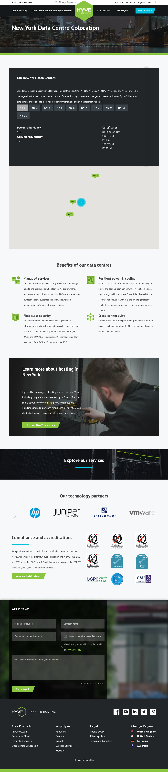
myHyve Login (144, 2)
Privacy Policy (74, 649)
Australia (142, 745)
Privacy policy (97, 736)
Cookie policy (97, 731)
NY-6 (72, 107)
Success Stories (64, 745)
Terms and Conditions (102, 741)
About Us (61, 731)
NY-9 (109, 107)
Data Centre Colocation (25, 745)
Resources (131, 2)
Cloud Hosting (19, 10)
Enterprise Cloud (21, 736)
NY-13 (23, 115)
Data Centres (103, 10)
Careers (60, 736)
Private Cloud (19, 731)
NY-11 (121, 107)
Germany (142, 741)
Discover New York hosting (40, 425)
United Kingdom (146, 731)
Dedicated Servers (42, 10)
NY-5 (59, 107)
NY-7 (84, 107)
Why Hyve (122, 10)
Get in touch (145, 10)
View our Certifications (28, 576)
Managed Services (63, 10)
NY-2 (35, 107)
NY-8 (96, 107)
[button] (66, 2)
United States (145, 736)
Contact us (119, 2)
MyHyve (60, 750)
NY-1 (22, 107)
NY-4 (47, 107)
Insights (60, 741)
